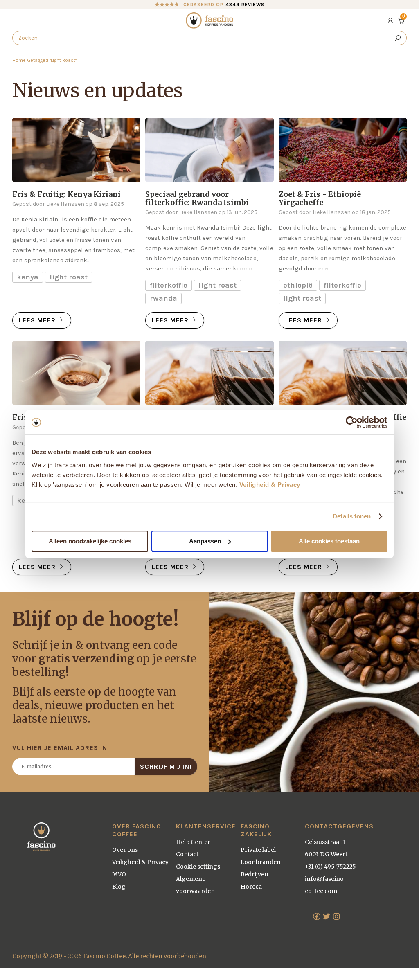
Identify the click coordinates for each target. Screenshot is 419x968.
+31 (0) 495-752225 (330, 866)
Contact (187, 854)
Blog (119, 886)
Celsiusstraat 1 (325, 842)
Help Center (193, 842)
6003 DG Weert (326, 854)
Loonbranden (261, 862)
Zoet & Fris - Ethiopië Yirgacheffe (320, 198)
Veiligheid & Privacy (269, 484)
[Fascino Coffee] (209, 20)
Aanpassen (205, 541)
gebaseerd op (224, 4)
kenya (27, 276)
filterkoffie (168, 285)
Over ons (125, 849)
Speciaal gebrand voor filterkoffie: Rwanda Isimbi (197, 198)
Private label (258, 849)
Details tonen (352, 516)
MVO (119, 874)
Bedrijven (254, 874)
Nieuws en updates (97, 90)
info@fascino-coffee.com (326, 885)
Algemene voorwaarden (195, 885)
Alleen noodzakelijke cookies (90, 541)
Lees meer (38, 320)
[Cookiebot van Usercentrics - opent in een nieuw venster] (351, 422)
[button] (17, 22)
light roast (69, 276)
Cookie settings (198, 866)
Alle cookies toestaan (329, 541)
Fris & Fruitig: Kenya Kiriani (66, 194)
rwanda (163, 298)
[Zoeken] (397, 38)
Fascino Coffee (104, 956)
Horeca (251, 886)
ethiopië (298, 285)
